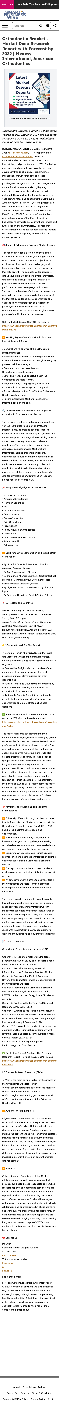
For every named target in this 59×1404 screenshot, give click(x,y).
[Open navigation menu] (5, 25)
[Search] (40, 25)
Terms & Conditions (42, 1393)
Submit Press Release (18, 1393)
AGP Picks (7, 4)
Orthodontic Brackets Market (17, 156)
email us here (9, 1255)
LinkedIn (7, 1270)
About (16, 1387)
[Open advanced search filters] (47, 25)
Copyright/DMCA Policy (15, 1399)
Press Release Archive (34, 1387)
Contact (52, 1399)
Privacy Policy (37, 1399)
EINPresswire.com (18, 152)
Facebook (7, 1263)
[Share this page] (55, 25)
